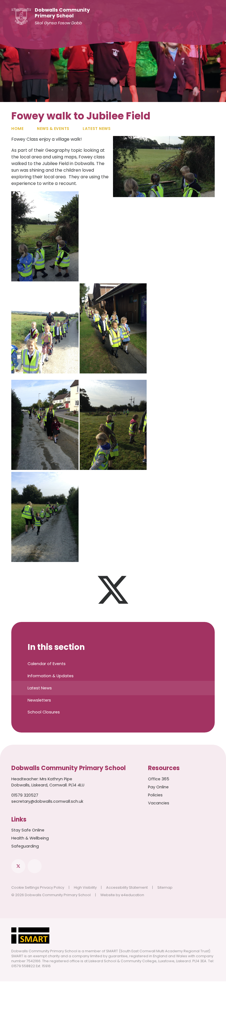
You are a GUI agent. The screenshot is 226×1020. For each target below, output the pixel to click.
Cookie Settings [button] (25, 887)
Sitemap (165, 887)
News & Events (53, 128)
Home (17, 128)
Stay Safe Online (27, 830)
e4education (132, 895)
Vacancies (158, 803)
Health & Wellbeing (30, 838)
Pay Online (158, 787)
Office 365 (158, 779)
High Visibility (85, 887)
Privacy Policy (52, 887)
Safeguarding (25, 846)
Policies (155, 795)
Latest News (97, 128)
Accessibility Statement (127, 887)
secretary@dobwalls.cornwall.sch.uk (47, 801)
